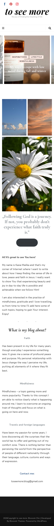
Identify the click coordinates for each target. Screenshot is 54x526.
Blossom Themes (17, 521)
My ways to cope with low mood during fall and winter (27, 69)
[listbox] (27, 60)
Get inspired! (27, 242)
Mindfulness (27, 61)
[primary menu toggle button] (3, 28)
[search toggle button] (50, 28)
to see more (27, 11)
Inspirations (19, 57)
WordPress (42, 521)
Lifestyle (36, 57)
